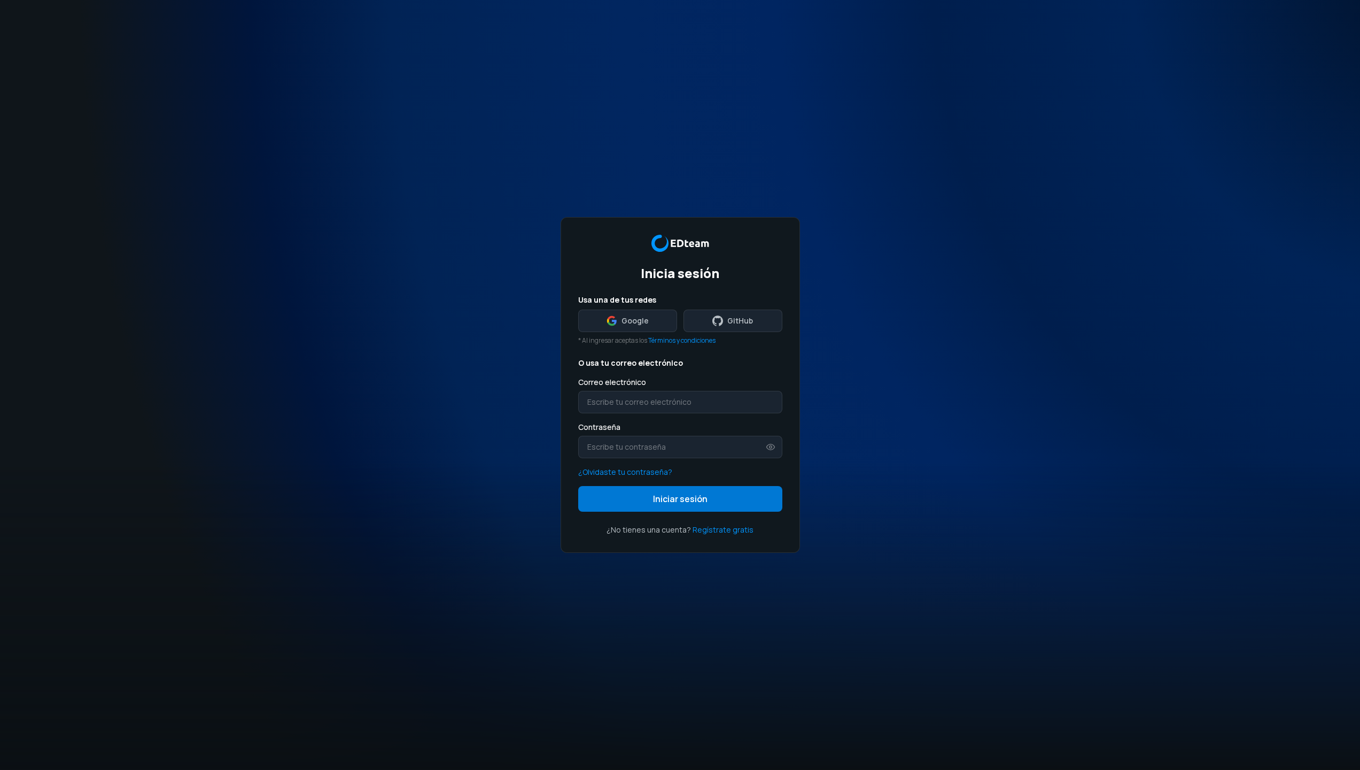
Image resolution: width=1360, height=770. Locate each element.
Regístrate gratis (723, 530)
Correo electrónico (612, 382)
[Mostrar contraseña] (770, 447)
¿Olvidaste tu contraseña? (625, 472)
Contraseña (599, 427)
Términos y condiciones (682, 340)
